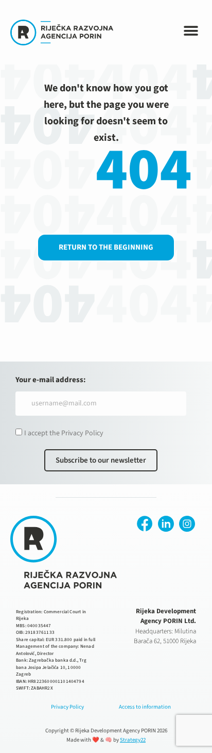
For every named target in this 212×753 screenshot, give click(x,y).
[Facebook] (145, 524)
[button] (191, 31)
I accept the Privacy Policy (63, 433)
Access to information (145, 707)
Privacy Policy (67, 707)
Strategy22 (133, 740)
